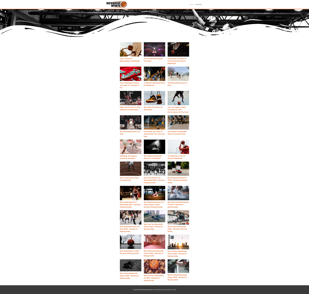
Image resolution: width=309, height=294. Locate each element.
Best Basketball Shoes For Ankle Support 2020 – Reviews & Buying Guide (154, 204)
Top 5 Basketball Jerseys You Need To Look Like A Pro (129, 85)
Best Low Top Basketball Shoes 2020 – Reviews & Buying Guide (153, 226)
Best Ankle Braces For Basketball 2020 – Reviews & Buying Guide (130, 204)
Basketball (199, 4)
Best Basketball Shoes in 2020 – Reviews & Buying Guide (177, 180)
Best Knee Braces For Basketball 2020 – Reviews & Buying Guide (154, 180)
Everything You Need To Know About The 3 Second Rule (154, 134)
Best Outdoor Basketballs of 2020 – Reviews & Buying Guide (154, 278)
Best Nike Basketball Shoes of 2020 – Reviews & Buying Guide (178, 204)
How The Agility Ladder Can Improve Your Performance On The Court (178, 109)
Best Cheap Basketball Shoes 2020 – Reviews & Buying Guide (129, 275)
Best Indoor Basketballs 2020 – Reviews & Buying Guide (177, 229)
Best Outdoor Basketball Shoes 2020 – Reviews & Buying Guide (177, 253)
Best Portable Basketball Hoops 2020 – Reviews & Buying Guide (177, 277)
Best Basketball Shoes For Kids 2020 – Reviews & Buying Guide (130, 229)
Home (191, 4)
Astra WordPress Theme (169, 289)
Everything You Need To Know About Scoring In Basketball (177, 61)
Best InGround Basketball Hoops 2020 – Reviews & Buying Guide (153, 253)
